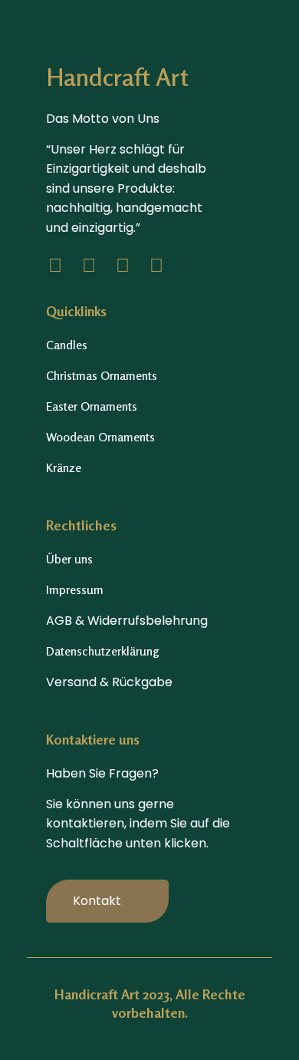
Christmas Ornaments (101, 375)
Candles (66, 344)
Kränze (63, 467)
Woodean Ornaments (100, 436)
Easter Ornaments (91, 406)
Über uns (69, 558)
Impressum (75, 589)
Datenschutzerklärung (102, 651)
